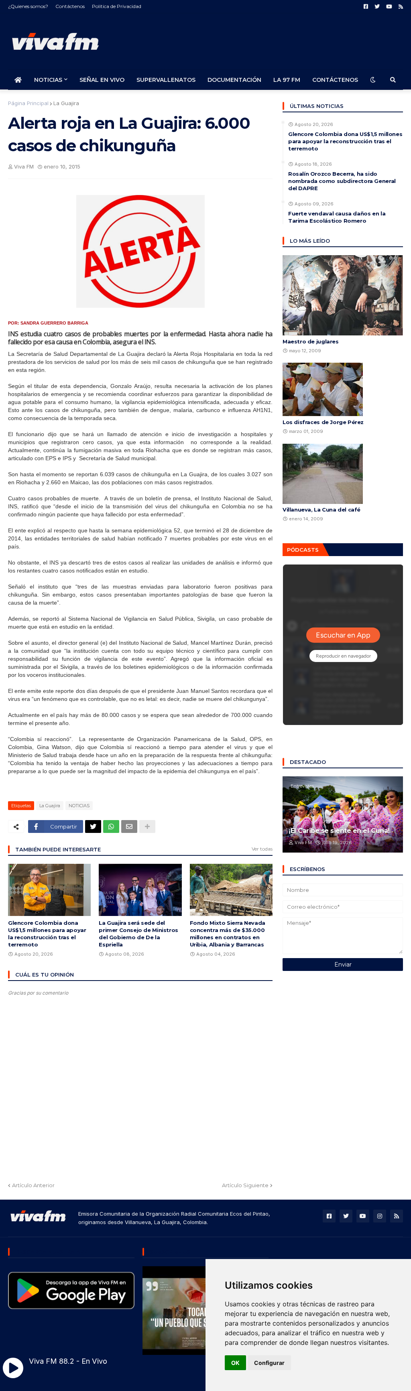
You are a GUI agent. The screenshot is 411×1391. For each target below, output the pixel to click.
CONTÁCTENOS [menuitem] (335, 79)
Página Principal (28, 103)
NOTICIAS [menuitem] (48, 79)
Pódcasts (303, 549)
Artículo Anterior (33, 1185)
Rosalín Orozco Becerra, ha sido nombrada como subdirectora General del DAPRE (342, 181)
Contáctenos (70, 6)
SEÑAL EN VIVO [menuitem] (101, 79)
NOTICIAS (79, 805)
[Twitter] (93, 826)
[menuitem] (18, 80)
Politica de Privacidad (116, 6)
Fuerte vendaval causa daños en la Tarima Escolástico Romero (336, 217)
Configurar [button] (269, 1362)
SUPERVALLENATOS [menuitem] (165, 79)
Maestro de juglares (311, 341)
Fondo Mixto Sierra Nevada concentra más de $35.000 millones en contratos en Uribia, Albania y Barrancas (227, 934)
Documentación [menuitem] (234, 79)
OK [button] (235, 1362)
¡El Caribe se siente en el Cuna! (339, 831)
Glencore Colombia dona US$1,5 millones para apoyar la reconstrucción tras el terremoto (47, 934)
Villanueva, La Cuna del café (321, 509)
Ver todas (262, 849)
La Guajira (66, 103)
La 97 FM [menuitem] (286, 79)
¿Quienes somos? (28, 6)
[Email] (129, 826)
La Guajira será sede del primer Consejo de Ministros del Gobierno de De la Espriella (138, 934)
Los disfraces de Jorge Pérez (323, 422)
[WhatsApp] (111, 826)
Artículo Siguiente (245, 1185)
